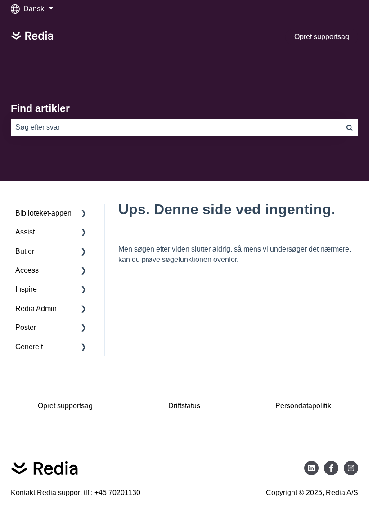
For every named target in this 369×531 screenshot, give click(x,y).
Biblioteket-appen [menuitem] (43, 213)
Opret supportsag (321, 36)
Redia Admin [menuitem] (36, 308)
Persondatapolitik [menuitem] (303, 406)
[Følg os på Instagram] (351, 468)
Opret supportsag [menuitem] (65, 406)
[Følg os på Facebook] (331, 468)
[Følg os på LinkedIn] (311, 468)
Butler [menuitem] (24, 251)
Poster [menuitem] (25, 327)
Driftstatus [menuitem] (184, 406)
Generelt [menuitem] (29, 347)
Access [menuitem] (27, 270)
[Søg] (349, 127)
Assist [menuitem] (25, 232)
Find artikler (40, 108)
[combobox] (176, 127)
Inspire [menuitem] (26, 289)
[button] (83, 214)
